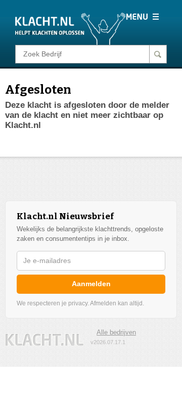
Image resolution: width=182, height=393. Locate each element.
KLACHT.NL (44, 340)
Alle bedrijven (116, 332)
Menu (142, 17)
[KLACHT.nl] (70, 28)
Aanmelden (91, 284)
